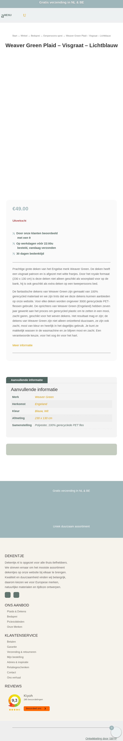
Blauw (39, 411)
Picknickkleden (15, 621)
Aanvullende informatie (27, 380)
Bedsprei (35, 35)
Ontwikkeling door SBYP (101, 738)
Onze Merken (14, 626)
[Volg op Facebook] (8, 595)
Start (14, 35)
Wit (46, 411)
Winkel (24, 35)
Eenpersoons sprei (52, 35)
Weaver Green (44, 397)
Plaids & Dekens (16, 611)
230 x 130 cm (43, 418)
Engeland (41, 404)
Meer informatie (22, 345)
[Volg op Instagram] (16, 595)
